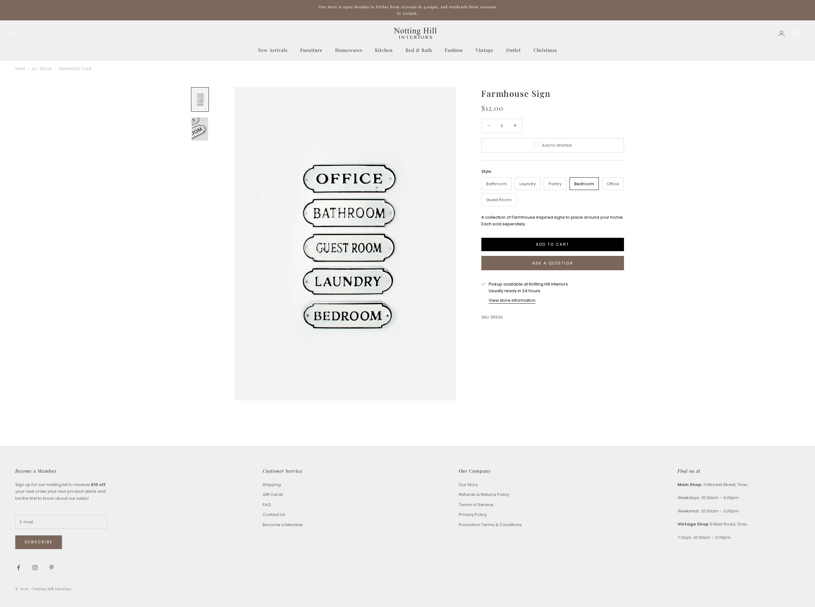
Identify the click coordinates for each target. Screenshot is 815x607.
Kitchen (384, 50)
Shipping (272, 485)
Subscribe (39, 542)
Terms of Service (476, 505)
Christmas (545, 50)
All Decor (42, 69)
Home (20, 69)
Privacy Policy (473, 515)
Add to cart (552, 244)
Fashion (454, 50)
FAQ (267, 505)
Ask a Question (552, 263)
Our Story (468, 485)
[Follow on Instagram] (35, 567)
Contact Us (274, 515)
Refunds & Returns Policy (484, 494)
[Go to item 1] (200, 99)
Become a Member (283, 525)
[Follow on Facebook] (18, 567)
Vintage (484, 50)
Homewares (348, 50)
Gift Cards (273, 494)
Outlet (513, 50)
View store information (512, 300)
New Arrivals (272, 50)
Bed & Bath (419, 50)
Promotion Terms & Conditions (490, 525)
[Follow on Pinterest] (51, 567)
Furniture (311, 50)
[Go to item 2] (200, 129)
